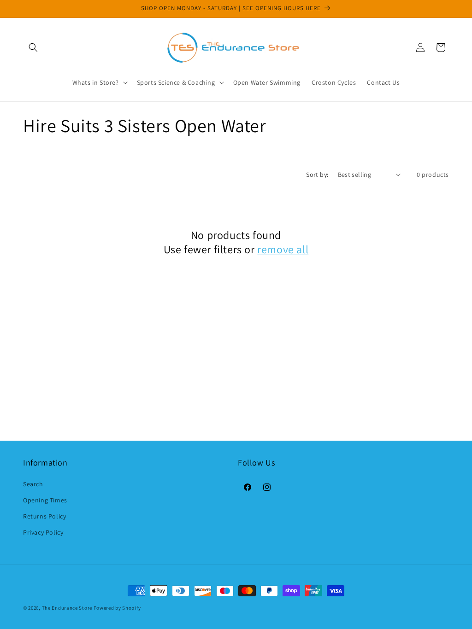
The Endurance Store (67, 608)
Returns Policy (44, 516)
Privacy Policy (43, 532)
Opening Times (45, 500)
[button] (33, 47)
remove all (282, 249)
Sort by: (317, 174)
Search (33, 484)
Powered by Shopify (117, 608)
